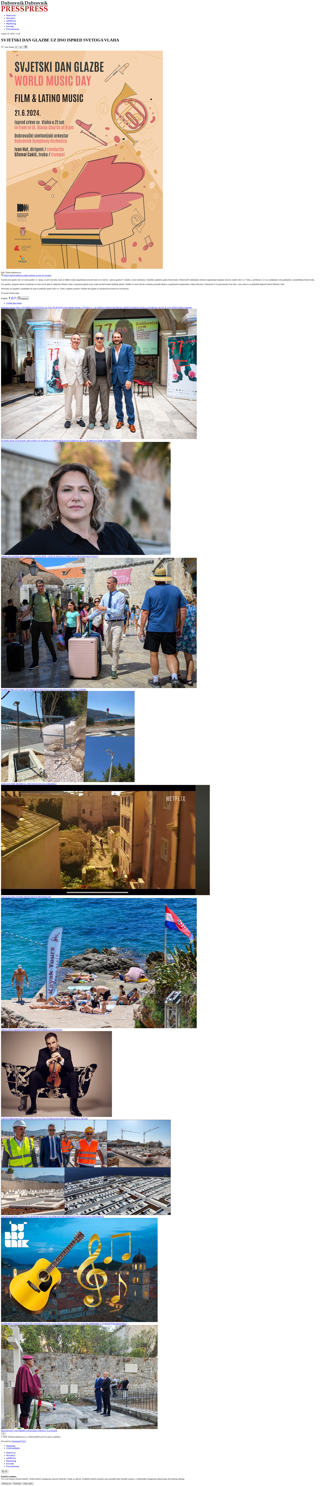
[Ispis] (26, 47)
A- (16, 47)
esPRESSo (11, 21)
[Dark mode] (4, 1471)
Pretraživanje (12, 29)
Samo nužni (27, 1484)
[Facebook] (9, 298)
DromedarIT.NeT (18, 1441)
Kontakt (10, 26)
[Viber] (15, 298)
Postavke (17, 1484)
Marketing (11, 23)
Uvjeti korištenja (13, 1448)
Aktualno (10, 18)
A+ (21, 47)
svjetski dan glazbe (14, 303)
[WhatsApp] (12, 298)
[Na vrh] (3, 1434)
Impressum (10, 1446)
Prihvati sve (6, 1484)
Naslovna (10, 15)
